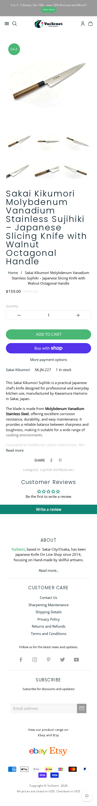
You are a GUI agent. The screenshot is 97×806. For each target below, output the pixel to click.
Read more (15, 450)
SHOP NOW (48, 9)
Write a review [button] (48, 509)
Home (13, 272)
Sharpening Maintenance (48, 604)
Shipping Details (49, 612)
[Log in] (82, 24)
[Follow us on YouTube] (76, 659)
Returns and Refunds (48, 626)
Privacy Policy (48, 619)
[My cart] (90, 24)
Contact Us (48, 597)
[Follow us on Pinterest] (48, 659)
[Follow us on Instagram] (34, 659)
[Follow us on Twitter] (62, 659)
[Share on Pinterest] (59, 460)
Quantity (12, 306)
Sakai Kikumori (18, 369)
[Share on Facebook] (50, 460)
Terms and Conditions (48, 633)
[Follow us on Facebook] (20, 659)
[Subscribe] (81, 708)
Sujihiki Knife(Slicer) (57, 470)
